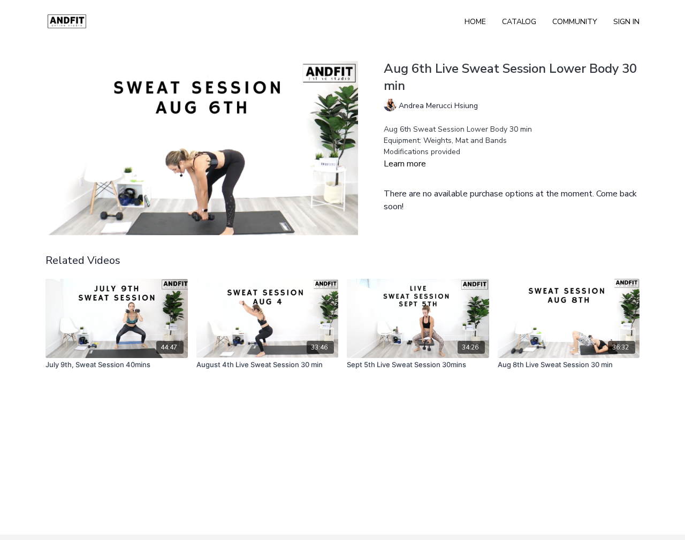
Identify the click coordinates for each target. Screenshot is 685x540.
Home (475, 22)
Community (574, 22)
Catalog (519, 22)
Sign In (626, 22)
